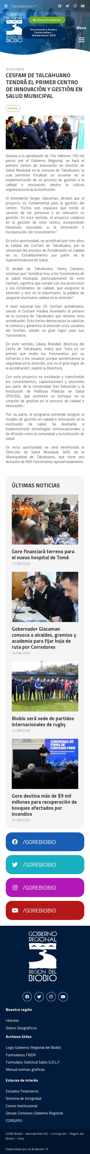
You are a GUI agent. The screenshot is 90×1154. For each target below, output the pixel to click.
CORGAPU (14, 1120)
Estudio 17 (41, 1149)
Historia (12, 1020)
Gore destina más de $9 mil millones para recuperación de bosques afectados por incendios (44, 805)
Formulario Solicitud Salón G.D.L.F (33, 1062)
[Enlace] (14, 27)
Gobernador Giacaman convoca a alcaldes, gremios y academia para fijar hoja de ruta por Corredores (44, 638)
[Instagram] (75, 6)
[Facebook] (59, 6)
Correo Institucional (21, 1106)
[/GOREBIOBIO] (17, 842)
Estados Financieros (22, 1091)
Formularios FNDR (21, 1055)
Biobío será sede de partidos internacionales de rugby (43, 721)
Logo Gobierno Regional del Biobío (33, 1047)
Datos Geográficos (21, 1028)
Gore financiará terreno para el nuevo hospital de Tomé (43, 554)
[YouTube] (82, 6)
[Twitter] (67, 6)
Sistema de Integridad (23, 1098)
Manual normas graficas (25, 1069)
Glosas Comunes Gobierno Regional (34, 1113)
